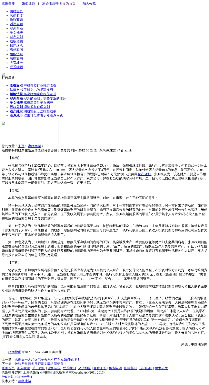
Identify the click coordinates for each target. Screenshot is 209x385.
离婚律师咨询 (52, 3)
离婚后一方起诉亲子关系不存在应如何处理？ (47, 359)
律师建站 (24, 381)
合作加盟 (100, 368)
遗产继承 (16, 45)
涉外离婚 (16, 28)
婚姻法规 (16, 54)
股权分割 (16, 41)
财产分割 (16, 37)
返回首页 (8, 368)
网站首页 (16, 11)
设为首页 (69, 3)
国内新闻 (145, 368)
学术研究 (161, 368)
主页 (21, 146)
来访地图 (84, 368)
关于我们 (38, 368)
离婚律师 (8, 3)
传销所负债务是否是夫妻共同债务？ (41, 364)
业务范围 (54, 368)
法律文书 (16, 58)
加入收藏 (89, 3)
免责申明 (115, 368)
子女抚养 (16, 32)
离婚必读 (16, 15)
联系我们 (69, 368)
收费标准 (16, 62)
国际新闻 (130, 368)
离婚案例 (16, 50)
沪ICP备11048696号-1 (17, 376)
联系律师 (16, 67)
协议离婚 (16, 19)
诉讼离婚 (16, 24)
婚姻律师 (28, 3)
